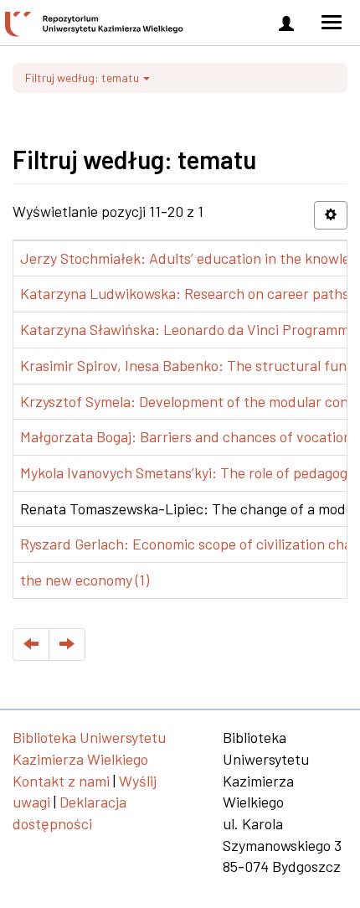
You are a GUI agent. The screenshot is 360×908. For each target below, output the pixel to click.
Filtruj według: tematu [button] (83, 77)
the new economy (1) (84, 579)
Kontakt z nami (61, 780)
